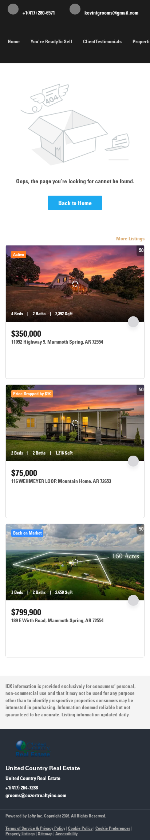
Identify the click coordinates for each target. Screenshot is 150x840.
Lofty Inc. (35, 816)
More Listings (130, 238)
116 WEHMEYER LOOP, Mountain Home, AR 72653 (61, 481)
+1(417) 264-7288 (21, 787)
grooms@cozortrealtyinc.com (35, 795)
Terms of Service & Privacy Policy (35, 828)
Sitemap (45, 833)
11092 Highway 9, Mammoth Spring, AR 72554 (57, 342)
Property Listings (20, 833)
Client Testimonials (102, 41)
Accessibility (66, 833)
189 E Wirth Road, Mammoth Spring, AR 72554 (57, 620)
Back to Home (75, 203)
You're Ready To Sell (51, 41)
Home (14, 41)
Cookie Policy (80, 828)
